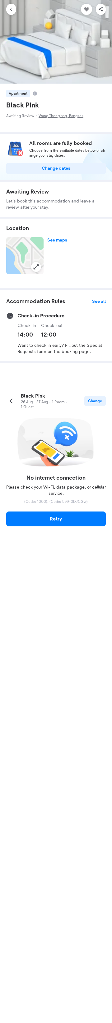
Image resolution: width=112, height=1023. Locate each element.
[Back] (11, 9)
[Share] (101, 9)
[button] (25, 255)
